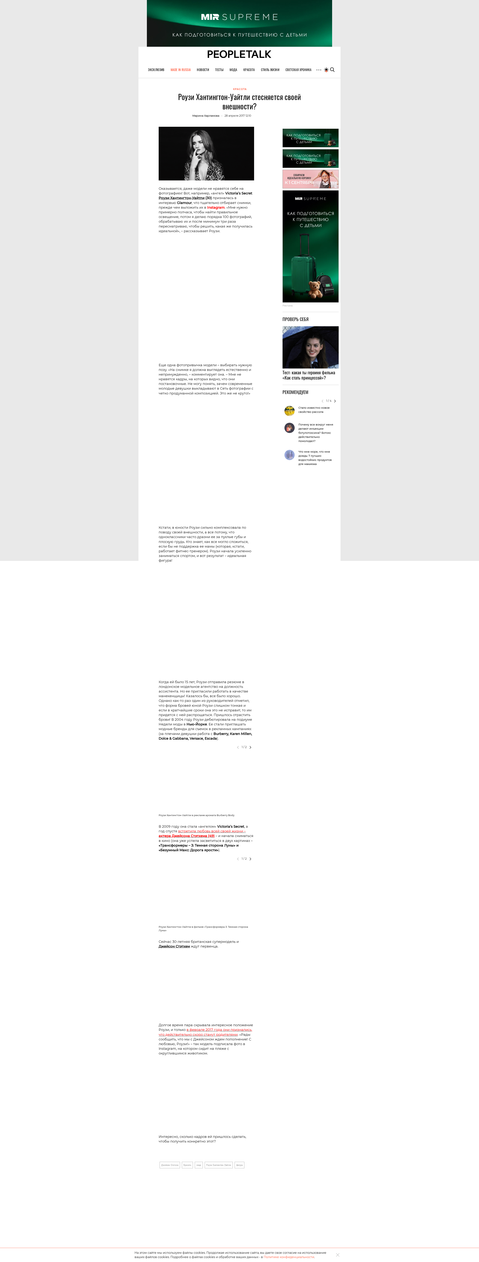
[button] (250, 747)
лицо (198, 1164)
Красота (187, 1164)
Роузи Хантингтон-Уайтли (182, 198)
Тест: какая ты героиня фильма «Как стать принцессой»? (309, 375)
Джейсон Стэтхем (174, 946)
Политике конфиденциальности (289, 1257)
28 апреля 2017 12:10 (238, 115)
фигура (239, 1164)
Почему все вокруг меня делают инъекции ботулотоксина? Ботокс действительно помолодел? (315, 433)
